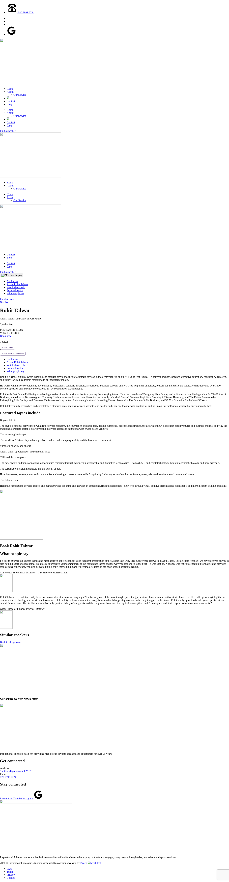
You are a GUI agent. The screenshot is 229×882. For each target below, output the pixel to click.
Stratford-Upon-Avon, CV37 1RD (18, 771)
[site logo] (30, 83)
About (10, 91)
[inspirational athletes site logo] (36, 802)
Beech (84, 863)
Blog (9, 104)
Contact (11, 101)
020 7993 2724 (8, 777)
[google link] (11, 34)
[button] (114, 420)
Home (10, 88)
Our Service (19, 94)
